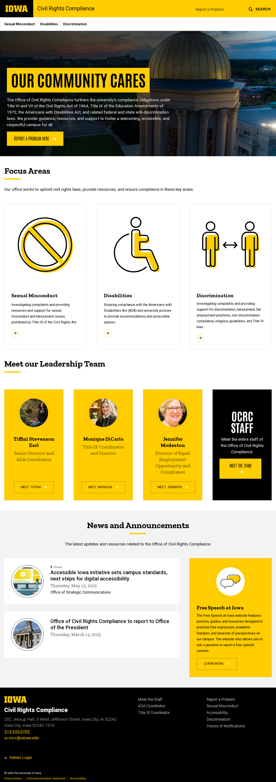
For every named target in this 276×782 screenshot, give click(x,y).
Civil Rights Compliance (66, 8)
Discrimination (75, 24)
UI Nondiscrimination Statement (45, 778)
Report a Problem (209, 9)
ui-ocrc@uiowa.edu (21, 737)
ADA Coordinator (151, 706)
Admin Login (20, 757)
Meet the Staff (150, 699)
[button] (259, 8)
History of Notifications (226, 726)
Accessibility (217, 712)
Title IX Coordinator (154, 712)
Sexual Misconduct (19, 24)
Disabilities (49, 24)
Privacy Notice (13, 778)
